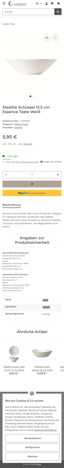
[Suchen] (58, 11)
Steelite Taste (21, 124)
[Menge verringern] (6, 174)
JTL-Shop (37, 464)
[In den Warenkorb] (32, 184)
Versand (28, 143)
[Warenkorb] (58, 3)
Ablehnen (32, 456)
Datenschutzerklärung (45, 430)
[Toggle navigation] (4, 2)
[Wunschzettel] (52, 3)
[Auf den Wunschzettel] (55, 37)
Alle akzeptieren (32, 438)
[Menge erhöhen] (58, 174)
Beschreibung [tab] (11, 204)
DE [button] (37, 3)
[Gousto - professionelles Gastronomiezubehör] (17, 3)
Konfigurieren (32, 447)
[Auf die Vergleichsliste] (46, 37)
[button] (46, 3)
